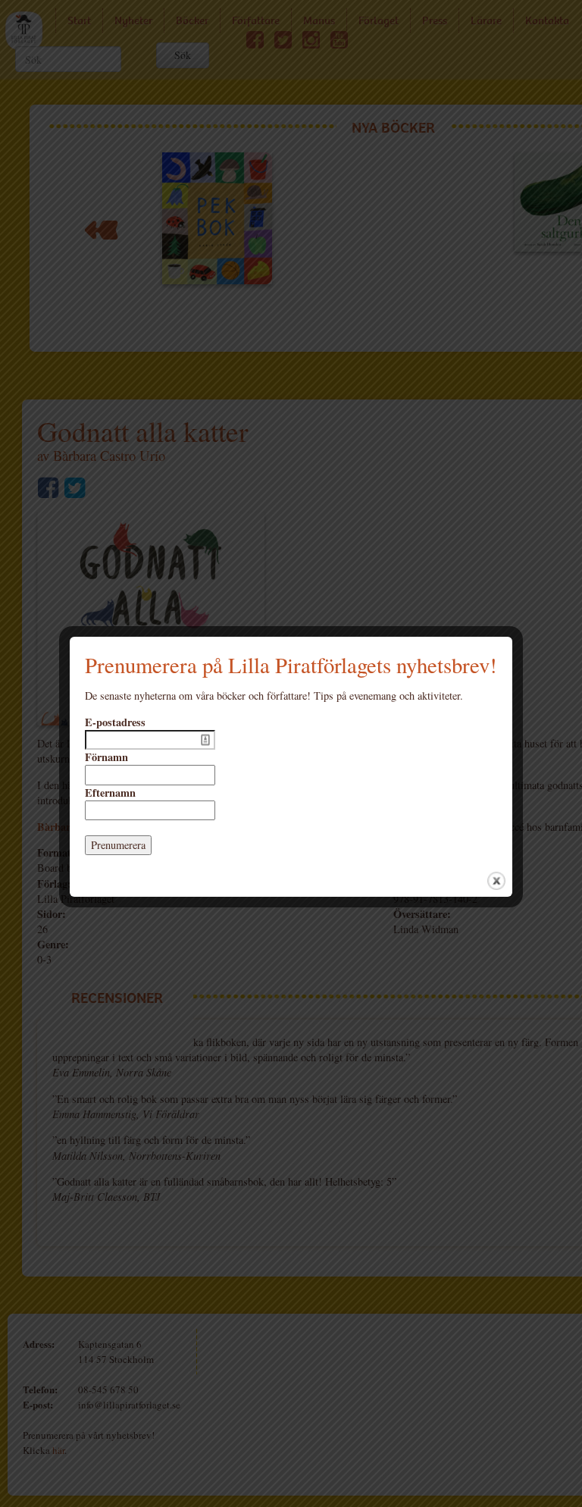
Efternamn (110, 792)
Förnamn (106, 757)
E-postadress (115, 722)
